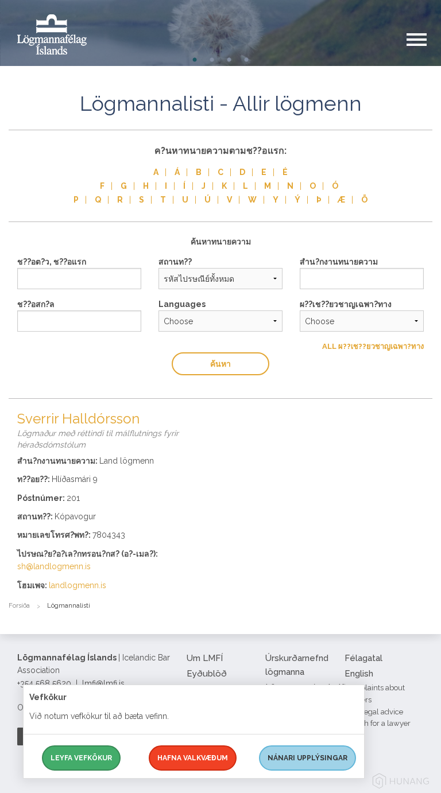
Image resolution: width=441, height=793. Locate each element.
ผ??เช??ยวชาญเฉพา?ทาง (346, 304)
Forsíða (19, 605)
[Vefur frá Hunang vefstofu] (401, 783)
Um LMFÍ (205, 658)
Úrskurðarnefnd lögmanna (296, 665)
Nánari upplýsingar (307, 758)
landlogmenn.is (77, 585)
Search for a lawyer (378, 723)
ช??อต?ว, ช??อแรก (51, 261)
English (359, 673)
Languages (182, 304)
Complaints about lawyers (375, 693)
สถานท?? (175, 261)
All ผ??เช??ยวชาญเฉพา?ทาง (373, 346)
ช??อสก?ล (36, 304)
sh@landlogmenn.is (54, 566)
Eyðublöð (207, 673)
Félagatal (363, 658)
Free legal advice (374, 712)
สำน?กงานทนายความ (339, 261)
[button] (423, 51)
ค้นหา (220, 363)
